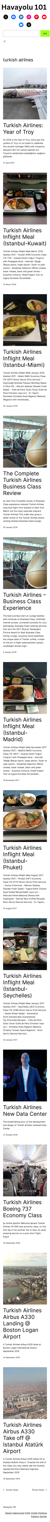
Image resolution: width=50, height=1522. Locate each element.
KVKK (27, 1513)
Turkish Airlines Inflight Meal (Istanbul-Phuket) (22, 858)
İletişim (8, 1513)
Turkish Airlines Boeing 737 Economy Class (22, 1209)
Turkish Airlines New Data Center (25, 1110)
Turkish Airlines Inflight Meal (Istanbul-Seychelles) (22, 986)
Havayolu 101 (9, 1507)
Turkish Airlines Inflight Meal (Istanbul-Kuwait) (25, 237)
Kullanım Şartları (39, 1516)
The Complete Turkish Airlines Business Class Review (22, 483)
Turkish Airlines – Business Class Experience (24, 601)
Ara (45, 33)
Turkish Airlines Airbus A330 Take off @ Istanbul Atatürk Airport (23, 1438)
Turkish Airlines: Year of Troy (23, 128)
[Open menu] (4, 41)
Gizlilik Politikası (39, 1513)
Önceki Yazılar (39, 1490)
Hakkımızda (18, 1513)
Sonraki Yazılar (10, 1490)
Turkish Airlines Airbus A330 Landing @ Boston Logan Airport (22, 1323)
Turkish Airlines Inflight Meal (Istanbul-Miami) (24, 358)
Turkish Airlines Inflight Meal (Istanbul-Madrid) (22, 729)
